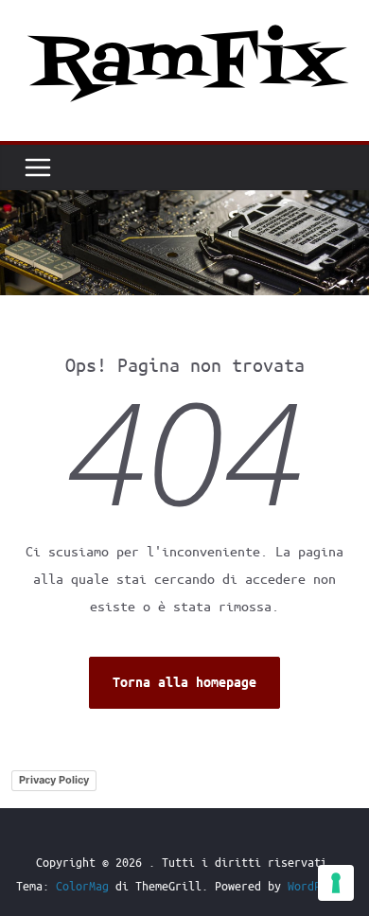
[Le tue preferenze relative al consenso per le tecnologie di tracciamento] (336, 883)
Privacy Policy (54, 779)
